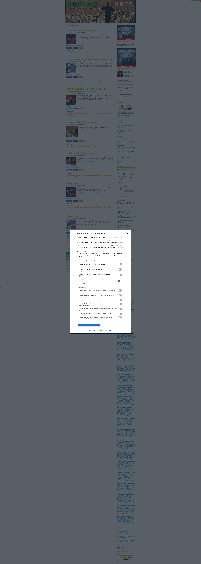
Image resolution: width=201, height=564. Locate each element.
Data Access (100, 330)
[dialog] (100, 282)
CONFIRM (89, 325)
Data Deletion (91, 330)
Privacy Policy (109, 330)
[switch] (120, 264)
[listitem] (100, 261)
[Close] (127, 233)
